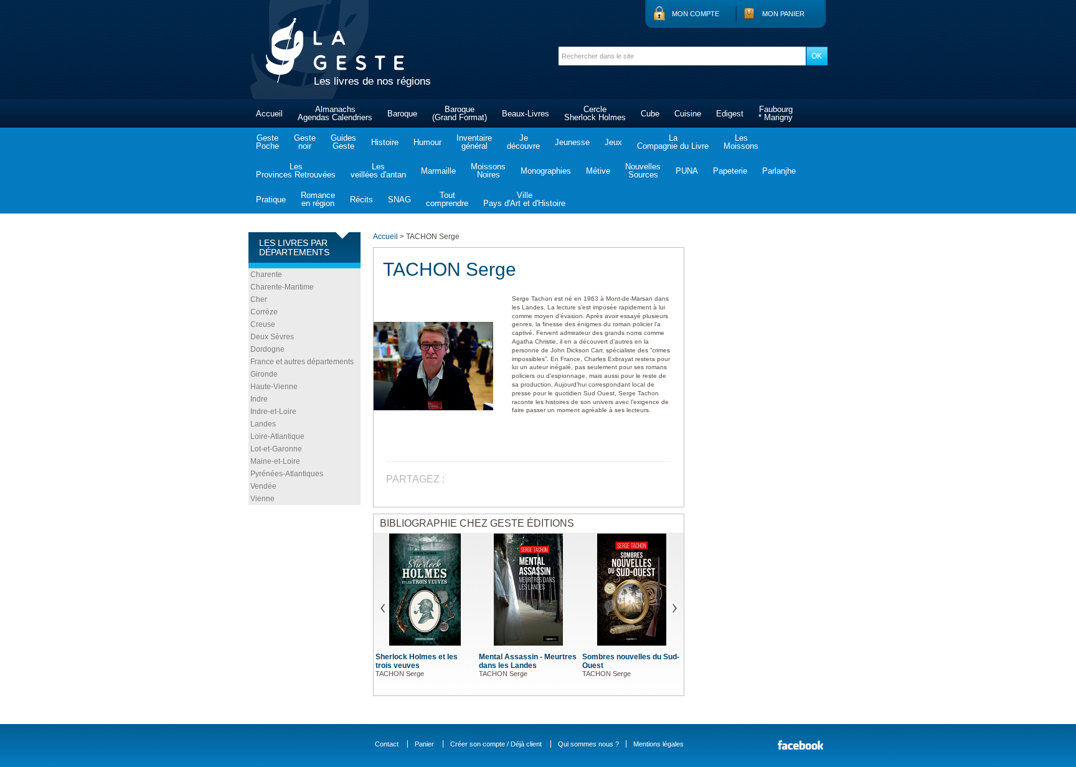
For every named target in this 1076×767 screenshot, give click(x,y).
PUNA (687, 171)
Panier (424, 744)
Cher (258, 299)
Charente (266, 274)
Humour (427, 142)
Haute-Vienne (274, 386)
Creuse (262, 324)
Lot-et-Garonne (276, 449)
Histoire (385, 142)
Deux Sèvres (272, 336)
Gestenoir (305, 142)
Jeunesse (572, 142)
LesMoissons (741, 142)
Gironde (264, 374)
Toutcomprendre (447, 199)
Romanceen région (318, 199)
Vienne (262, 498)
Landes (263, 424)
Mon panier (783, 13)
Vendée (263, 486)
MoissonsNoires (488, 170)
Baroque (402, 113)
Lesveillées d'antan (378, 170)
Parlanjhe (779, 171)
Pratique (271, 199)
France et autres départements (302, 361)
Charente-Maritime (282, 287)
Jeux (613, 142)
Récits (361, 199)
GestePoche (267, 142)
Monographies (546, 171)
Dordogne (267, 349)
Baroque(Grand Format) (459, 113)
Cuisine (687, 113)
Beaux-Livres (525, 113)
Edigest (729, 113)
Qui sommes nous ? (588, 744)
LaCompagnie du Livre (673, 142)
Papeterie (730, 171)
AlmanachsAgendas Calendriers (335, 113)
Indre (259, 399)
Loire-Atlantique (277, 436)
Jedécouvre (523, 142)
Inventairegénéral (474, 142)
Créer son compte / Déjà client (496, 744)
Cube (650, 113)
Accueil (269, 113)
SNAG (399, 199)
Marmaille (438, 171)
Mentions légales (658, 744)
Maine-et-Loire (275, 461)
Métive (598, 171)
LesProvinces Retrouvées (296, 170)
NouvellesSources (643, 170)
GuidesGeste (343, 142)
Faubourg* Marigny (775, 113)
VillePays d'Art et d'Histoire (524, 199)
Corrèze (264, 312)
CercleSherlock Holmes (595, 113)
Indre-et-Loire (273, 411)
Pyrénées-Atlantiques (286, 473)
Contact (387, 744)
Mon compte (695, 13)
